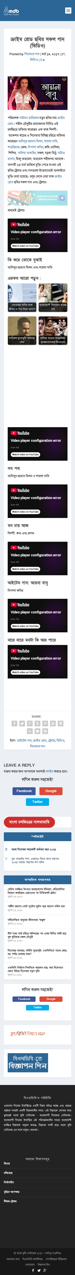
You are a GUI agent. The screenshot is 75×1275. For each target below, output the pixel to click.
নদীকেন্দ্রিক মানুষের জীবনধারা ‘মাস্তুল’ (26, 920)
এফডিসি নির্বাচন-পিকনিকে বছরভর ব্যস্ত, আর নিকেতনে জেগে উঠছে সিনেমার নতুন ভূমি (35, 969)
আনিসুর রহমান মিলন (30, 141)
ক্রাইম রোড (40, 740)
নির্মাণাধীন (9, 1182)
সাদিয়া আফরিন (27, 153)
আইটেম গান (24, 740)
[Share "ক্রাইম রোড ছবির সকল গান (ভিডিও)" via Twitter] (22, 723)
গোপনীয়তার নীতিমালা (56, 1259)
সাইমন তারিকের (29, 118)
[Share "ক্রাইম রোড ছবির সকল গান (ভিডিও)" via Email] (37, 731)
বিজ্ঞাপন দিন (44, 1265)
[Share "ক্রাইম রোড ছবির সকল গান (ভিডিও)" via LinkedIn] (53, 723)
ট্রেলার (51, 740)
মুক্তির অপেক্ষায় (11, 1192)
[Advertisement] (37, 388)
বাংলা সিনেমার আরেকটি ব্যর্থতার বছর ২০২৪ (34, 849)
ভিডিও (34, 60)
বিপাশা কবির (35, 147)
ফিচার (7, 1163)
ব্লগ (63, 54)
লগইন (49, 771)
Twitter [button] (37, 802)
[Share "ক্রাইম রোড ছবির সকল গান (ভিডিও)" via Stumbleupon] (30, 731)
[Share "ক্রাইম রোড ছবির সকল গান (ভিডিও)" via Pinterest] (45, 723)
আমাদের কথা (13, 1259)
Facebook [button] (24, 791)
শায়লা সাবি (50, 141)
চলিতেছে (8, 1173)
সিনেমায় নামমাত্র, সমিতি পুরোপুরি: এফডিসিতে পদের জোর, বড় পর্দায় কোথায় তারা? (37, 952)
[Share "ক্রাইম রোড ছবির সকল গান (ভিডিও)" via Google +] (30, 723)
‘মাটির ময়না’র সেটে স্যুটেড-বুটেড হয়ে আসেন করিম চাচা (36, 906)
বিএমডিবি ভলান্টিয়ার (32, 1259)
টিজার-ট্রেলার (10, 1201)
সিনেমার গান (31, 54)
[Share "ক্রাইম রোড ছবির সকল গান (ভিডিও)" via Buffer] (60, 723)
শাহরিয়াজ (13, 147)
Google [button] (51, 791)
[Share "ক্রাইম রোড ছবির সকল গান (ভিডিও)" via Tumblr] (37, 723)
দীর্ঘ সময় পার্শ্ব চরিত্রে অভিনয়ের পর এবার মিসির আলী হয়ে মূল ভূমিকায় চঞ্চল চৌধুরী (37, 935)
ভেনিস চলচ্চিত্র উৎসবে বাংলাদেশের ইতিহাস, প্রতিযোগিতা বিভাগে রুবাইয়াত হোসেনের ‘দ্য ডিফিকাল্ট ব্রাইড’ (36, 891)
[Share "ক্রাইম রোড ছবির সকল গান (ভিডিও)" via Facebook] (14, 723)
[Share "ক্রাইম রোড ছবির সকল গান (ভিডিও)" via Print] (45, 731)
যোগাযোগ (30, 1265)
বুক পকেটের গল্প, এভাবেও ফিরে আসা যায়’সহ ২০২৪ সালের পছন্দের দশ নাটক (35, 860)
